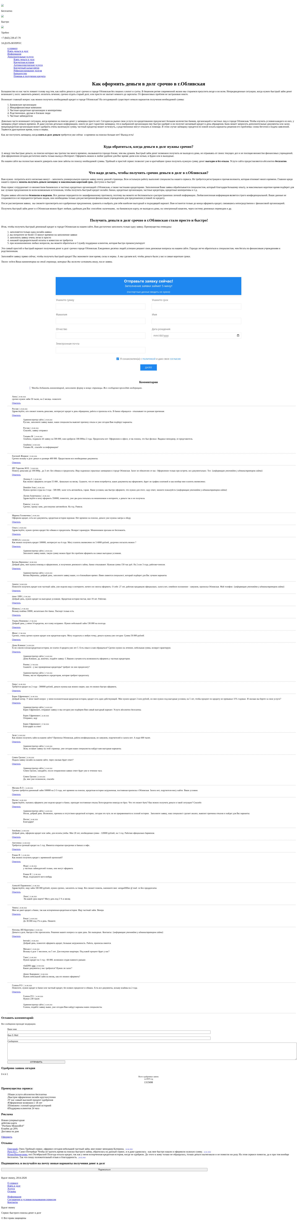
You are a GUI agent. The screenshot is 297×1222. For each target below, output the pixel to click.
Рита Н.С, (12, 1151)
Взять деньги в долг (17, 51)
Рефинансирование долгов (28, 70)
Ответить (16, 403)
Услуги (11, 1188)
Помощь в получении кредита (29, 76)
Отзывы (11, 1191)
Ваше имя (12, 1029)
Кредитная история (24, 62)
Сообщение (12, 1041)
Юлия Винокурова (17, 1154)
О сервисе (12, 1183)
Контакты (12, 1202)
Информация (14, 54)
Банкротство (20, 73)
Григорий (12, 1149)
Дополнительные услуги (20, 56)
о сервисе (12, 48)
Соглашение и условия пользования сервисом (31, 1199)
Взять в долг (14, 1186)
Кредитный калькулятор (26, 68)
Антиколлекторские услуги (28, 65)
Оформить (6, 1137)
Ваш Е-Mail (12, 1035)
